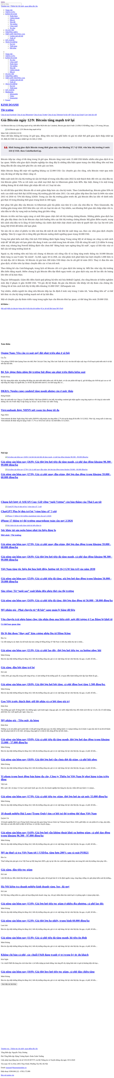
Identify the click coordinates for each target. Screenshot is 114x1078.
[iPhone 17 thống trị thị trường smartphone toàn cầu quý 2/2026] (28, 516)
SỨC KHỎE (9, 40)
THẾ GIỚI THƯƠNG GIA (15, 34)
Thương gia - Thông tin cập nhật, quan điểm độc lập (19, 6)
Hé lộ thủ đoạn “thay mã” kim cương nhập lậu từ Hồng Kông (36, 633)
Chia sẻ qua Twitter (40, 115)
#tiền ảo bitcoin (12, 308)
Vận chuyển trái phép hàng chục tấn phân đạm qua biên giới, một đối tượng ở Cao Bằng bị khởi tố (56, 619)
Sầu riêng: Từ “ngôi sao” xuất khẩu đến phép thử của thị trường (37, 591)
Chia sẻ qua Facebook (8, 115)
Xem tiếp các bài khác (9, 984)
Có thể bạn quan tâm (10, 624)
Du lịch (12, 44)
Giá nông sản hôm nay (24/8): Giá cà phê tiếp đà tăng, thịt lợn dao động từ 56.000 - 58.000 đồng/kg (57, 600)
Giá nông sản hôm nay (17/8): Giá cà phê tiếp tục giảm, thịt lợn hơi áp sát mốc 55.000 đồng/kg (54, 796)
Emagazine (14, 98)
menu (3, 2)
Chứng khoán (14, 18)
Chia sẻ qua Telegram (55, 115)
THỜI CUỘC (10, 12)
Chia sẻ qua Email (77, 115)
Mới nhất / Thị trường (11, 535)
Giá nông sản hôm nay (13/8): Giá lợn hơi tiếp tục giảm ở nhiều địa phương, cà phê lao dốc (52, 903)
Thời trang (13, 46)
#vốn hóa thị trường (33, 308)
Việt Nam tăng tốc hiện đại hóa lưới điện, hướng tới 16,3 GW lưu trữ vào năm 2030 (48, 569)
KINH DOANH (11, 14)
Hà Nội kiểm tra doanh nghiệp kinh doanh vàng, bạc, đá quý (35, 886)
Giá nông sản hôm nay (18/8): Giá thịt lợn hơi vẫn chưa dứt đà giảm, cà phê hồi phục (49, 759)
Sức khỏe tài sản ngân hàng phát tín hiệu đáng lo (28, 530)
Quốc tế (12, 38)
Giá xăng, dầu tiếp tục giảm (16, 869)
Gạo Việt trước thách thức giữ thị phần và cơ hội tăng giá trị (35, 701)
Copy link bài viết (90, 115)
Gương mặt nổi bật (16, 36)
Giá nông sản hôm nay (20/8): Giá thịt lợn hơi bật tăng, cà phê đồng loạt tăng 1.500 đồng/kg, (53, 684)
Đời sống (13, 48)
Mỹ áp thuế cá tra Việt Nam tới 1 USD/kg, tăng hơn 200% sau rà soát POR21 (45, 852)
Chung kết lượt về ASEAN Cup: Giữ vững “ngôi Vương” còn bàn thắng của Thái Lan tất (51, 501)
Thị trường (13, 24)
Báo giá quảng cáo (7, 1075)
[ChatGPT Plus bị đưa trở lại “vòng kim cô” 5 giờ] (23, 507)
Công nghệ (14, 26)
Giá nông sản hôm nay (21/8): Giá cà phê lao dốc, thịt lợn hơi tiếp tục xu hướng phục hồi (51, 650)
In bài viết (66, 115)
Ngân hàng (14, 16)
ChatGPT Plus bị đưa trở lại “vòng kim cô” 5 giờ (29, 511)
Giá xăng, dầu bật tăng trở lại (18, 667)
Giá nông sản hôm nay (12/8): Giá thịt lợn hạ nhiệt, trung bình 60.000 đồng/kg (45, 920)
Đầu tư (12, 20)
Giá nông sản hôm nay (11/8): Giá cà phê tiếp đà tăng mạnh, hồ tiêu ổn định (44, 937)
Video (12, 96)
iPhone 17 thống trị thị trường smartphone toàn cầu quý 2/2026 (37, 520)
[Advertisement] (57, 325)
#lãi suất (4, 308)
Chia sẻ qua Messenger (25, 115)
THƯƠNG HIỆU (11, 32)
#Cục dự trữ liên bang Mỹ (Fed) (52, 308)
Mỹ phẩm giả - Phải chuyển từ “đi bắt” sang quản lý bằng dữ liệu (38, 609)
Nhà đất (12, 22)
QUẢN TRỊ (9, 30)
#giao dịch (22, 308)
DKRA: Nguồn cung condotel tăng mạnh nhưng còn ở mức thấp (37, 391)
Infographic (14, 94)
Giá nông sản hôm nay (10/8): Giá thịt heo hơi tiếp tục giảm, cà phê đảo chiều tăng (48, 971)
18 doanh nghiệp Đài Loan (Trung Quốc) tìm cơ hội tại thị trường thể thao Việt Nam (49, 813)
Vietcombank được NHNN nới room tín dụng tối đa (30, 410)
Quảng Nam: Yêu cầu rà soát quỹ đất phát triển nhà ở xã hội (35, 352)
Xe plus (12, 28)
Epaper (7, 100)
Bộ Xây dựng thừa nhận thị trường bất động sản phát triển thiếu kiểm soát (43, 372)
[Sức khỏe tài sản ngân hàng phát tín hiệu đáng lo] (23, 525)
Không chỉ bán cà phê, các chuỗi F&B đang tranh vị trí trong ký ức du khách (45, 954)
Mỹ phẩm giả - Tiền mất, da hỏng (20, 720)
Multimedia (9, 92)
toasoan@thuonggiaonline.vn (16, 1068)
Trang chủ (8, 10)
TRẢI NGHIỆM (11, 42)
